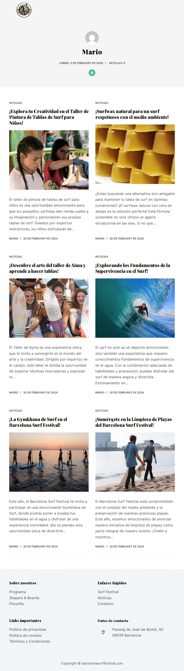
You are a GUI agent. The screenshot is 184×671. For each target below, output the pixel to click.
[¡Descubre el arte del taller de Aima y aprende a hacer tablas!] (49, 308)
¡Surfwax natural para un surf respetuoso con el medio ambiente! (132, 114)
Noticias (15, 103)
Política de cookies (25, 635)
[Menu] (165, 10)
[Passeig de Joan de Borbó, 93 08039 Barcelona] (103, 632)
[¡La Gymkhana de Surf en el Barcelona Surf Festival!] (49, 462)
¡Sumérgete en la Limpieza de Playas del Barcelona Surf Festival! (133, 422)
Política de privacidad (27, 629)
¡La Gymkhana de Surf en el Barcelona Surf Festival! (38, 422)
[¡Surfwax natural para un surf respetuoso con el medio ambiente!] (135, 154)
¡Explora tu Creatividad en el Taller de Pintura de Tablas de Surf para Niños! (49, 117)
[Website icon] (92, 72)
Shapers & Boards (24, 598)
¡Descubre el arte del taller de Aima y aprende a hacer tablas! (47, 268)
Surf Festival (108, 592)
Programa (17, 592)
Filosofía (16, 603)
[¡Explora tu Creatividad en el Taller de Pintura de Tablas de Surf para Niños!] (49, 160)
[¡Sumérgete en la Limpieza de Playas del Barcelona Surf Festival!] (135, 462)
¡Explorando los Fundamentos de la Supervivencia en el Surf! (132, 268)
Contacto (106, 603)
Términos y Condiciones (29, 641)
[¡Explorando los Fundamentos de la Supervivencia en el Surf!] (135, 308)
